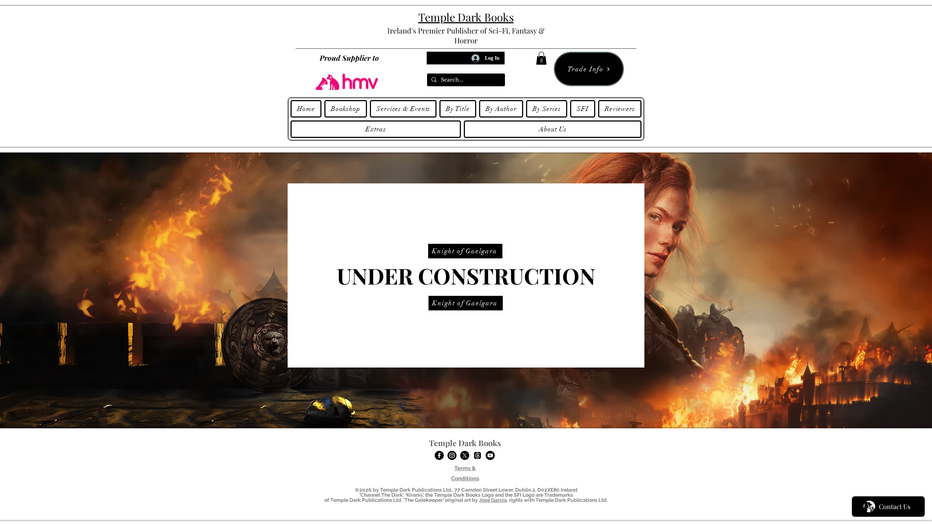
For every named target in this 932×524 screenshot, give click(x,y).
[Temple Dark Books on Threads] (477, 455)
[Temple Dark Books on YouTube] (490, 455)
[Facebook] (439, 455)
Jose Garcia (493, 500)
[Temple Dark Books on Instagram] (452, 455)
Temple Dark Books (465, 442)
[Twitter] (464, 455)
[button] (541, 58)
